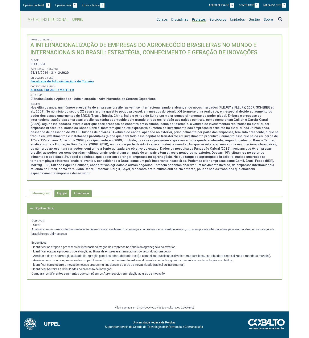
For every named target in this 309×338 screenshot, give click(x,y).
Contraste (248, 5)
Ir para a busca (92, 5)
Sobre (268, 19)
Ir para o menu (65, 5)
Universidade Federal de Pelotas (154, 322)
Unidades (237, 19)
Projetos (199, 19)
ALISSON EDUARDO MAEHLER (52, 90)
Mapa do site (274, 5)
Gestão (254, 19)
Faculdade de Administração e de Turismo (62, 81)
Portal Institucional (55, 19)
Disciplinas (179, 19)
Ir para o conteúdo (36, 5)
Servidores (217, 19)
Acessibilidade (221, 5)
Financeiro (81, 193)
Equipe (62, 193)
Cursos (162, 19)
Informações (41, 193)
